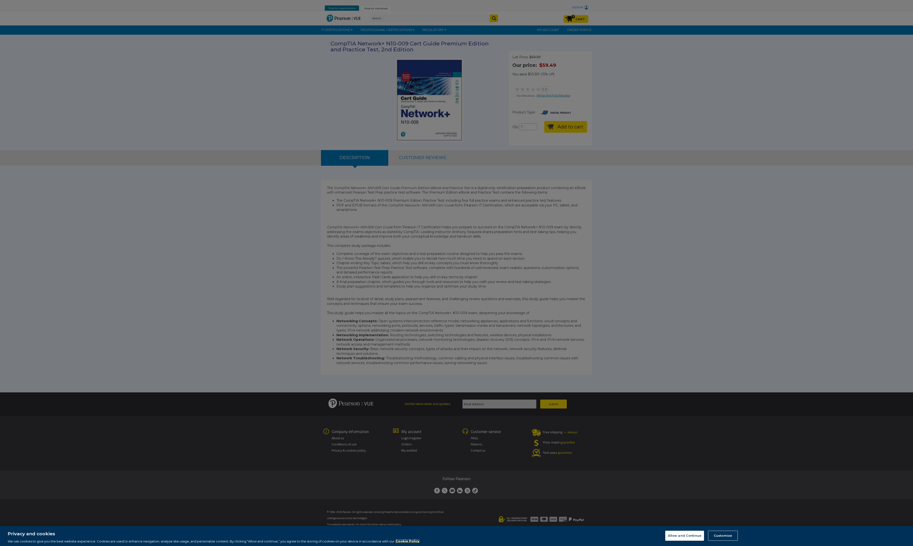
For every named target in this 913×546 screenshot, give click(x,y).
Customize (723, 535)
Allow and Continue (684, 535)
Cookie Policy (407, 541)
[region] (456, 536)
